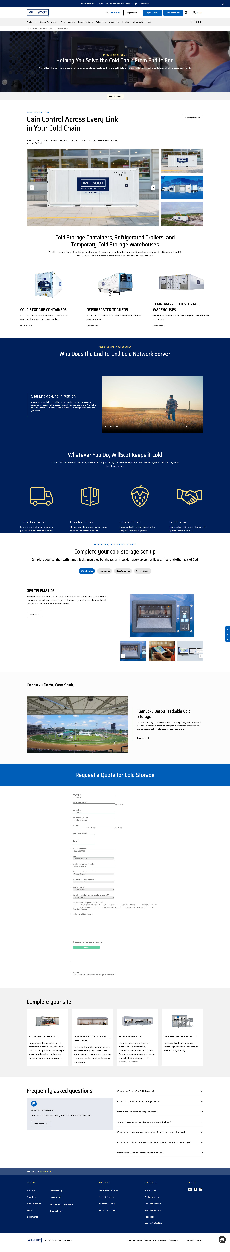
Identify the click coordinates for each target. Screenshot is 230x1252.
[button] (222, 1239)
